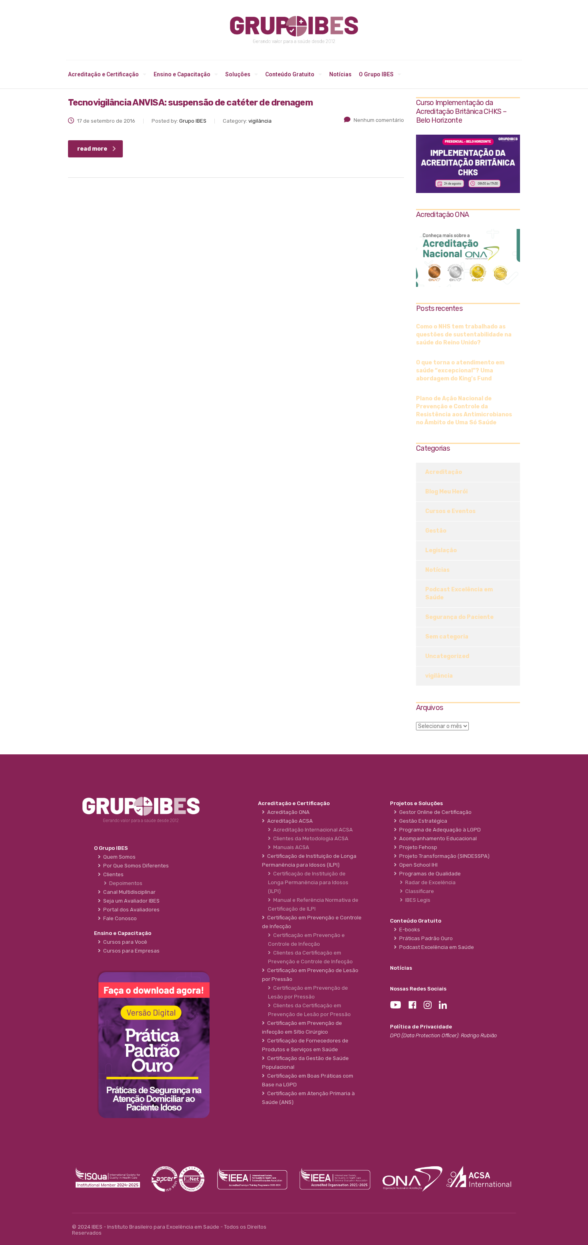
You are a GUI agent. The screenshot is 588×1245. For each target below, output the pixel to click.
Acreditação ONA (287, 812)
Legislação (441, 550)
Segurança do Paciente (459, 617)
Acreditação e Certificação (103, 74)
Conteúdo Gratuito (289, 74)
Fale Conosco (119, 918)
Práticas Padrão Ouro (425, 938)
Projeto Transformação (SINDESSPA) (443, 856)
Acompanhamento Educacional (437, 838)
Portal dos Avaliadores (130, 910)
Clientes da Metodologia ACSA (309, 838)
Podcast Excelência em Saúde (459, 593)
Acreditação (443, 472)
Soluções (237, 74)
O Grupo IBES (376, 74)
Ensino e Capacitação (182, 74)
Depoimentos (124, 883)
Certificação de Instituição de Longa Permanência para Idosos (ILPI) (308, 882)
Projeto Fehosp (417, 847)
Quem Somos (118, 857)
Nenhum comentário (379, 120)
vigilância (439, 675)
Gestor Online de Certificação (434, 812)
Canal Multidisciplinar (128, 892)
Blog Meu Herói (446, 491)
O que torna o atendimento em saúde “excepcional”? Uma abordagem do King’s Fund (460, 370)
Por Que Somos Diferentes (135, 866)
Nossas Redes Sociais (418, 989)
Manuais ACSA (290, 847)
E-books (408, 930)
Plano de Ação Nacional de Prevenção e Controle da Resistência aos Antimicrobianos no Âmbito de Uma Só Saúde (464, 410)
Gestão (435, 530)
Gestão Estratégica (422, 821)
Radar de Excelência (429, 882)
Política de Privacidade (421, 1027)
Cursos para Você (124, 942)
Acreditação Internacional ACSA (312, 830)
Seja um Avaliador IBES (130, 901)
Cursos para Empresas (130, 951)
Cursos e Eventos (450, 511)
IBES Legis (416, 900)
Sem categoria (446, 636)
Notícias (340, 74)
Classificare (418, 891)
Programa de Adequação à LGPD (439, 830)
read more (92, 148)
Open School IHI (417, 865)
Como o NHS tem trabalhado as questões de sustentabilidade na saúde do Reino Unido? (464, 334)
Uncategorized (447, 656)
